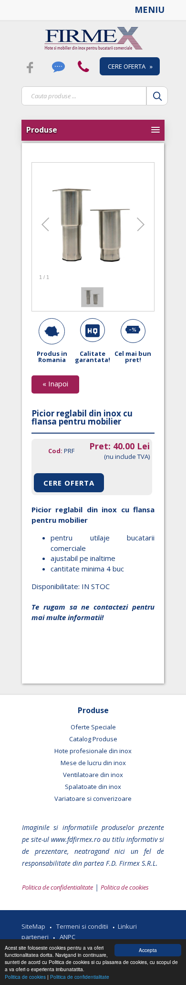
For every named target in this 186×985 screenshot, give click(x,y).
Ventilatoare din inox (93, 774)
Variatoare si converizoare (93, 798)
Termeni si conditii (82, 926)
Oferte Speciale (93, 727)
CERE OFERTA (68, 482)
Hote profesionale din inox (93, 751)
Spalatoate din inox (93, 786)
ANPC (67, 937)
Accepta (148, 950)
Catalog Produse (93, 739)
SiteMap (33, 926)
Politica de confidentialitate (79, 976)
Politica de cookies (26, 976)
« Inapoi (55, 383)
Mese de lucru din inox (93, 762)
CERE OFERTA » (130, 66)
